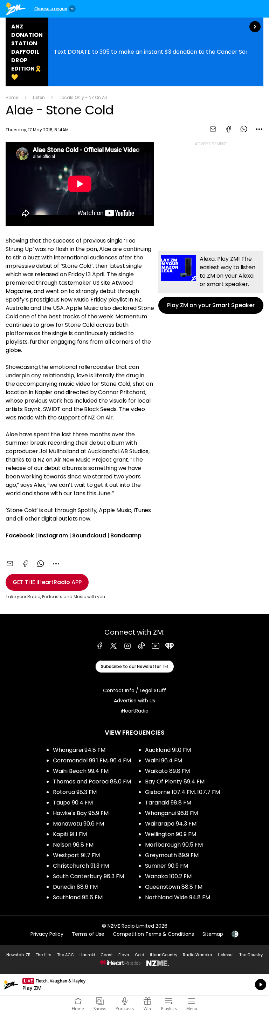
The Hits (43, 955)
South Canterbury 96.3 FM (88, 876)
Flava (123, 955)
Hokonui (226, 955)
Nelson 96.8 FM (73, 845)
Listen (39, 97)
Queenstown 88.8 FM (173, 887)
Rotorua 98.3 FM (75, 792)
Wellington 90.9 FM (170, 834)
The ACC (65, 955)
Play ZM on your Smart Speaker (210, 282)
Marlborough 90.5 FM (174, 845)
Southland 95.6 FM (78, 897)
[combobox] (259, 129)
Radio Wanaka (197, 955)
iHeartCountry (163, 955)
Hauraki (87, 955)
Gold (139, 955)
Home (12, 97)
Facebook (20, 535)
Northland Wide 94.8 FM (177, 897)
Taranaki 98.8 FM (168, 803)
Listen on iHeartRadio (134, 984)
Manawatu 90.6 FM (78, 824)
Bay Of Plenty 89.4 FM (175, 781)
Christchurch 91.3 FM (81, 866)
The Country (251, 955)
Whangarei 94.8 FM (79, 750)
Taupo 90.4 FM (73, 803)
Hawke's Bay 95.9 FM (81, 813)
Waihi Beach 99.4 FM (81, 771)
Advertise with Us (134, 700)
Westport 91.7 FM (76, 855)
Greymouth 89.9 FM (172, 855)
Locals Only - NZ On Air (83, 97)
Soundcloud (89, 535)
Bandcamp (126, 535)
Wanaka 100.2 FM (168, 876)
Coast (107, 955)
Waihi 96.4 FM (163, 760)
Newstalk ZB (18, 955)
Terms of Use (88, 934)
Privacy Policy (46, 934)
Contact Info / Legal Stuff (134, 690)
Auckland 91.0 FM (168, 750)
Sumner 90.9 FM (166, 866)
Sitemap (212, 934)
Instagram (53, 535)
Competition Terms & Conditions (153, 934)
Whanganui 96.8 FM (171, 813)
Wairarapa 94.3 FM (170, 824)
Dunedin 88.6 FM (75, 887)
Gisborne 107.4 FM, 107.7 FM (182, 792)
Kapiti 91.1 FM (70, 834)
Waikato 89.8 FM (167, 771)
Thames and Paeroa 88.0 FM (92, 781)
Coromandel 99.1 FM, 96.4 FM (92, 760)
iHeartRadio (135, 710)
